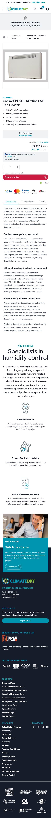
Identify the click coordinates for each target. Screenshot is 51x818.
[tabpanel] (25, 269)
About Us (6, 767)
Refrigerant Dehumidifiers (14, 701)
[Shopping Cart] (41, 9)
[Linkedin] (43, 727)
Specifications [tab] (27, 202)
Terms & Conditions (11, 749)
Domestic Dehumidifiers (13, 687)
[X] (33, 727)
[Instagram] (47, 727)
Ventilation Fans (9, 705)
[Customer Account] (47, 9)
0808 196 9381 (38, 2)
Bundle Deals (8, 716)
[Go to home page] (4, 37)
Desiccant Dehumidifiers (13, 698)
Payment (6, 742)
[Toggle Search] (34, 9)
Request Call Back (9, 597)
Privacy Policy (8, 756)
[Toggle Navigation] (3, 9)
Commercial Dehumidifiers (14, 690)
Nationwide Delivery (10, 594)
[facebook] (38, 727)
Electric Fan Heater (16, 37)
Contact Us (7, 764)
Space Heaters (9, 709)
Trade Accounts (9, 760)
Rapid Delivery (8, 738)
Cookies (5, 753)
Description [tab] (11, 202)
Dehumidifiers (8, 683)
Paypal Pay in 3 (8, 775)
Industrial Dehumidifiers (13, 694)
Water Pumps (8, 712)
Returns (5, 745)
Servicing (6, 734)
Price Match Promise (11, 727)
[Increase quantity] (17, 167)
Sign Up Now (25, 621)
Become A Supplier (10, 771)
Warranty (6, 730)
